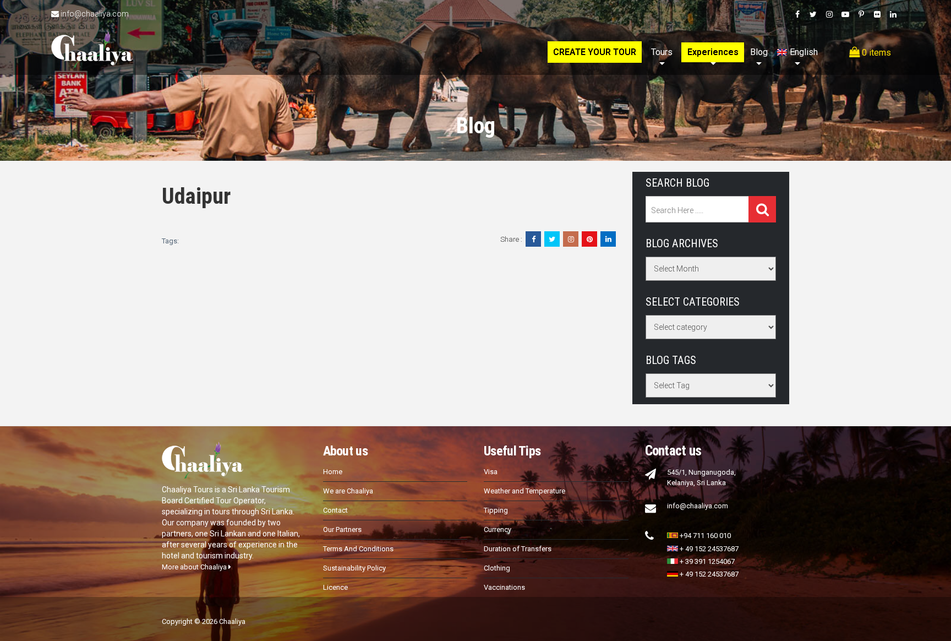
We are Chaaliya (348, 491)
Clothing (497, 568)
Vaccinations (504, 587)
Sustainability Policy (354, 568)
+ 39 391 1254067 (707, 561)
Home (332, 472)
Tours (662, 52)
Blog (759, 52)
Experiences (713, 52)
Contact (335, 510)
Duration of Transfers (517, 549)
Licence (335, 587)
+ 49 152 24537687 (709, 549)
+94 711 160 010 (705, 535)
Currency (497, 529)
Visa (491, 472)
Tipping (496, 510)
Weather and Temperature (524, 491)
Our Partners (342, 529)
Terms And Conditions (358, 549)
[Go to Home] (92, 37)
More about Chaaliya (195, 567)
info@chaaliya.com (95, 13)
